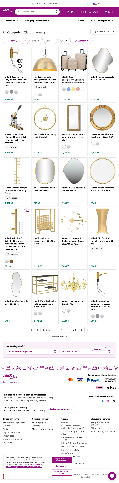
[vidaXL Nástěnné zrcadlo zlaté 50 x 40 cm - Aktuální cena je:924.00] (73, 171)
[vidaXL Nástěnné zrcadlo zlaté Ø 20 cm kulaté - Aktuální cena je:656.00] (102, 171)
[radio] (7, 92)
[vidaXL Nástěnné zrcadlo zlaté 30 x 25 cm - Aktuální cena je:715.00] (45, 171)
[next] (82, 330)
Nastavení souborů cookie (72, 446)
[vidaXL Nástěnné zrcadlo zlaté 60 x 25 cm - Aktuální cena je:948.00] (16, 284)
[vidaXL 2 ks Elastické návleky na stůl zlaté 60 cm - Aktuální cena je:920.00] (102, 221)
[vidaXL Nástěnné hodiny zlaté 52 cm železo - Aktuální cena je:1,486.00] (45, 117)
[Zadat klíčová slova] (56, 11)
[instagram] (108, 401)
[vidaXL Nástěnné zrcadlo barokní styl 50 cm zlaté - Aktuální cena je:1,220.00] (102, 117)
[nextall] (87, 330)
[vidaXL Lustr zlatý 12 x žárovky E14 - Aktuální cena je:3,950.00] (73, 284)
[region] (38, 466)
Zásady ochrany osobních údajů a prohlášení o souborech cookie (24, 465)
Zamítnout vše (61, 466)
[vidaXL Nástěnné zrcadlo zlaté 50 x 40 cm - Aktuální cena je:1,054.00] (102, 60)
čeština (101, 4)
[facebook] (103, 401)
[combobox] (37, 12)
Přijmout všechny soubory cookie (61, 459)
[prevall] (32, 330)
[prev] (37, 330)
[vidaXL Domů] (8, 10)
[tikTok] (114, 401)
